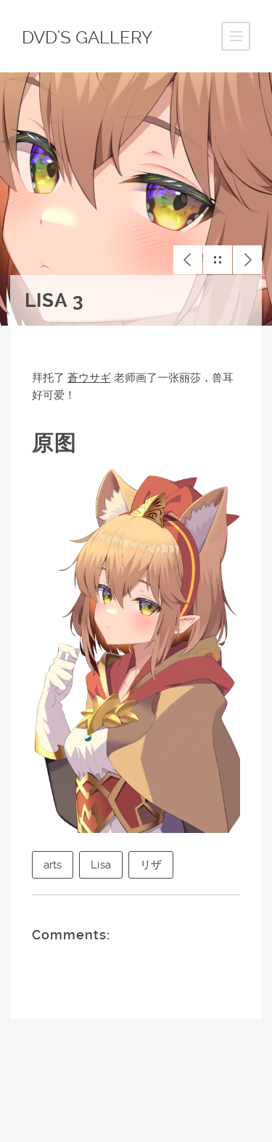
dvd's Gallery (87, 38)
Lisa (101, 864)
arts (53, 864)
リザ (151, 864)
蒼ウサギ (89, 377)
